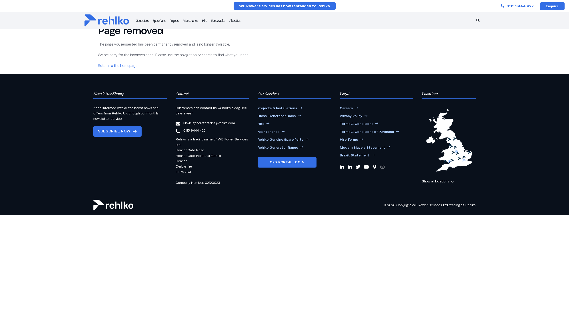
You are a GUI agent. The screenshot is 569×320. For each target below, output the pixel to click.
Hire (204, 20)
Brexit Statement (354, 155)
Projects (174, 20)
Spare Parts (159, 20)
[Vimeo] (375, 167)
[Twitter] (358, 167)
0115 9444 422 (520, 6)
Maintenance (190, 20)
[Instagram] (383, 167)
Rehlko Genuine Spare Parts (280, 139)
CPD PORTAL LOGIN (287, 162)
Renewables (218, 20)
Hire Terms (349, 139)
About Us (234, 20)
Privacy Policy (351, 116)
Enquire (552, 6)
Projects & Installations (277, 108)
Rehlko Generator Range (278, 147)
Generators (142, 20)
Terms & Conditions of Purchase (367, 132)
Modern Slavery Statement (362, 147)
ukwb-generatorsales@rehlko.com (209, 123)
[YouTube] (366, 167)
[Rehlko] (113, 205)
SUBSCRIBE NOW (114, 131)
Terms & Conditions (356, 124)
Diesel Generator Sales (277, 116)
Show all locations (435, 181)
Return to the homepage (118, 66)
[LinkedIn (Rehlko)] (350, 167)
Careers (346, 108)
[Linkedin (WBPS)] (342, 167)
